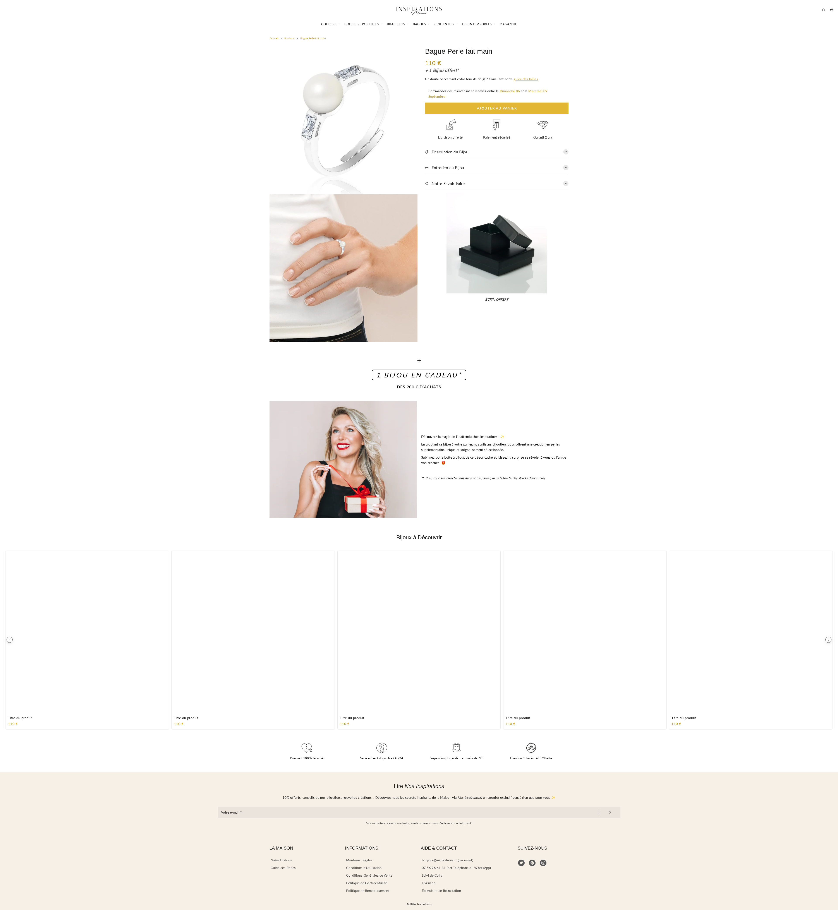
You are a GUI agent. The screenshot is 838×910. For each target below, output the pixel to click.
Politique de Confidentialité (366, 883)
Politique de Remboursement (367, 891)
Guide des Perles (283, 868)
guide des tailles (526, 79)
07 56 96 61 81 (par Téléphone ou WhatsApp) (456, 868)
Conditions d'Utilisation (363, 868)
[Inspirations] (419, 9)
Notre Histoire (281, 860)
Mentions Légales (359, 860)
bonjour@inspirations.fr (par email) (447, 860)
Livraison (429, 883)
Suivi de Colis (432, 875)
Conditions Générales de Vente (369, 875)
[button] (10, 640)
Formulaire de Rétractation (441, 891)
